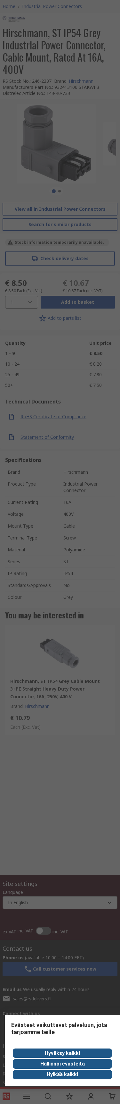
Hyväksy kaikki (62, 1053)
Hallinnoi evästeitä (62, 1064)
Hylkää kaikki (62, 1074)
